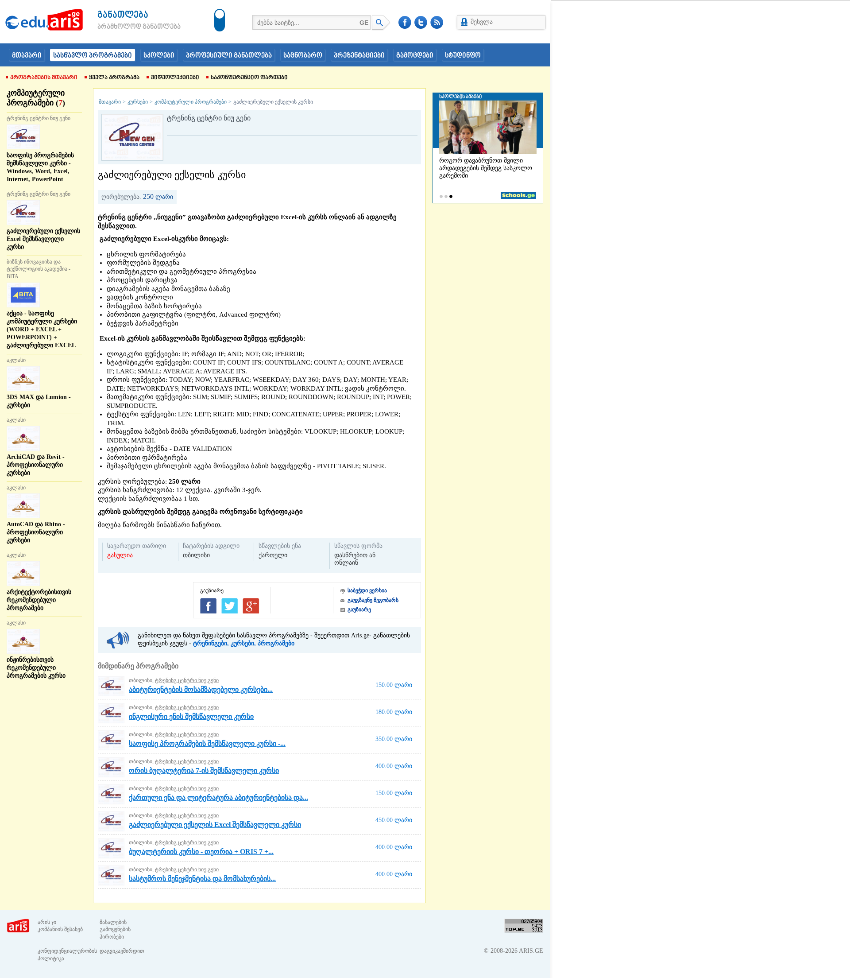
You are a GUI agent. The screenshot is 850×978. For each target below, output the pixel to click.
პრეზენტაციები (359, 55)
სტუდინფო (463, 55)
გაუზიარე (359, 609)
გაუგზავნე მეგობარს (373, 600)
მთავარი (27, 55)
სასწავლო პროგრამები (92, 55)
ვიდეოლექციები (175, 78)
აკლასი (16, 360)
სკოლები (158, 55)
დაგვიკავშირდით (122, 951)
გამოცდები (414, 55)
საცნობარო (302, 55)
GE (363, 22)
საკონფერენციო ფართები (249, 78)
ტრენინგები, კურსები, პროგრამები (243, 643)
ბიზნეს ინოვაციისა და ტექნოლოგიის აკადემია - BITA (38, 269)
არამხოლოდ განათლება (125, 27)
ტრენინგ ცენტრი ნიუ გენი (38, 118)
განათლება (122, 15)
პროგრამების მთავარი (43, 78)
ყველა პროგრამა (114, 78)
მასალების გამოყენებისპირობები (115, 929)
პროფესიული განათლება (229, 55)
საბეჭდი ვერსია (367, 590)
